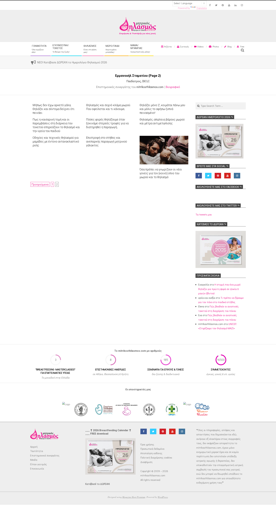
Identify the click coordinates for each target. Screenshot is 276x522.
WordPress (163, 497)
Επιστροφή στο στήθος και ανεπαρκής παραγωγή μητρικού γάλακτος (106, 141)
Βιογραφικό (173, 87)
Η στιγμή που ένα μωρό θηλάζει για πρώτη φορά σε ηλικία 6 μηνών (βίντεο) (219, 289)
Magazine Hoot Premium (133, 497)
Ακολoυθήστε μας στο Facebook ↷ (219, 186)
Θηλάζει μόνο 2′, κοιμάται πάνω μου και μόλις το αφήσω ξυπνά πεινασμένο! (162, 108)
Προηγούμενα (40, 184)
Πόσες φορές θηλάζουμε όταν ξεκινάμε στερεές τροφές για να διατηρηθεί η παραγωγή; (107, 123)
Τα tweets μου (203, 214)
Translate (201, 8)
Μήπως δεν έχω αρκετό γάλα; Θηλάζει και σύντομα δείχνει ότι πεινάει (53, 108)
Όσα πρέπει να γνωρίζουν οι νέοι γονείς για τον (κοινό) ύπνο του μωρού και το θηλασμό (161, 173)
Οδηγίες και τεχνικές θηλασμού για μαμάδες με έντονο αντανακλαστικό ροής (56, 141)
